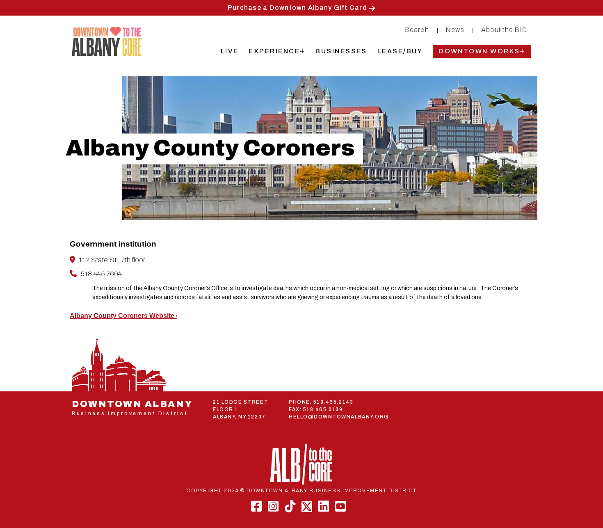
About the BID (504, 29)
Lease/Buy (400, 51)
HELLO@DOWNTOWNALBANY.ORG (339, 417)
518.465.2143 (333, 402)
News (455, 29)
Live (230, 51)
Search (416, 29)
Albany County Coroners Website (122, 315)
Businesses (341, 51)
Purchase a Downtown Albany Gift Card (297, 7)
